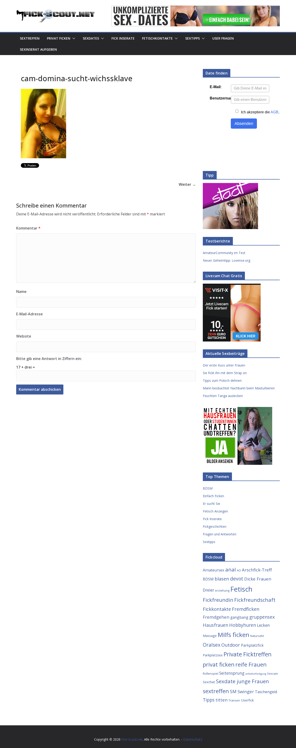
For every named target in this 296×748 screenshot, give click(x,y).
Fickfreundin (218, 599)
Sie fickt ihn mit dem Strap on (225, 373)
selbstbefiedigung (255, 673)
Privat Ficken (58, 38)
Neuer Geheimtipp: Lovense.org (226, 260)
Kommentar (28, 228)
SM (233, 691)
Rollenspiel (210, 673)
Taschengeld (266, 691)
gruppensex (262, 617)
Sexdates (91, 38)
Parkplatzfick (252, 645)
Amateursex (213, 570)
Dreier (208, 590)
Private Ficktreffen (247, 654)
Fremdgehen (216, 617)
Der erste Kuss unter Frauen (224, 365)
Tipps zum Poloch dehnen (222, 380)
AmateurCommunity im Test (224, 253)
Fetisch (241, 589)
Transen (234, 700)
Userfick (247, 700)
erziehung (222, 590)
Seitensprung (231, 673)
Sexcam (272, 673)
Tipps (209, 700)
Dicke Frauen (257, 579)
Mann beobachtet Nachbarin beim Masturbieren (239, 388)
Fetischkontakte (157, 38)
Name (21, 291)
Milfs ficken (233, 634)
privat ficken (218, 664)
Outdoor (230, 645)
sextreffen (216, 691)
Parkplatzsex (213, 655)
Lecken (263, 625)
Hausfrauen (215, 625)
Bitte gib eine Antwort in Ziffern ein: (49, 358)
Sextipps (192, 38)
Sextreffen (30, 38)
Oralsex (211, 644)
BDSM (208, 488)
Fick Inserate (123, 38)
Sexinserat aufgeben (38, 49)
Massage (210, 635)
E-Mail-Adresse (29, 314)
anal (230, 569)
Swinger (245, 691)
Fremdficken (245, 609)
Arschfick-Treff (257, 570)
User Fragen (223, 38)
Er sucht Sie (211, 503)
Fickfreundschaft (254, 599)
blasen (222, 578)
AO (239, 570)
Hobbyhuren (242, 625)
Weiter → (187, 184)
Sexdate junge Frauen (242, 681)
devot (236, 578)
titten (222, 700)
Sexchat (209, 682)
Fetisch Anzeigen (215, 511)
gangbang (239, 617)
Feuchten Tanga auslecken (223, 396)
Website (23, 336)
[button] (72, 38)
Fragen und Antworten (219, 534)
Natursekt (257, 636)
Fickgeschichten (214, 526)
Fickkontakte (217, 609)
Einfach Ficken (213, 496)
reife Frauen (251, 664)
